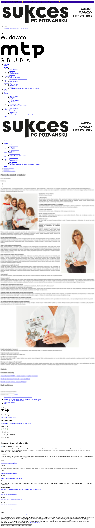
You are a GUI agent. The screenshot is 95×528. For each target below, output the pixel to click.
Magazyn (6, 67)
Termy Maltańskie (14, 84)
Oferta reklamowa (14, 81)
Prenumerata (6, 28)
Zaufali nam (12, 75)
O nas (11, 68)
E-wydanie (12, 72)
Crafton (11, 437)
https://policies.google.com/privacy (9, 463)
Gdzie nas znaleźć (24, 28)
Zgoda (3, 446)
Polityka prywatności (35, 522)
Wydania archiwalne (14, 28)
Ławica (11, 87)
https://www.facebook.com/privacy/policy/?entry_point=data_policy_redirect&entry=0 (21, 489)
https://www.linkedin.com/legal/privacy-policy (11, 478)
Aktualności (6, 64)
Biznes (5, 65)
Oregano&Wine (13, 85)
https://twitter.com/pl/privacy (7, 509)
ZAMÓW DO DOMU (15, 77)
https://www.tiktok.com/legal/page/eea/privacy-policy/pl (14, 514)
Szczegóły (10, 446)
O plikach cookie (19, 446)
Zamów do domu (8, 76)
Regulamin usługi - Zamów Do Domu (18, 79)
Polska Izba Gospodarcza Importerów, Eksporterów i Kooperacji (25, 88)
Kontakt (5, 89)
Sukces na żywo (7, 83)
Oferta (5, 80)
